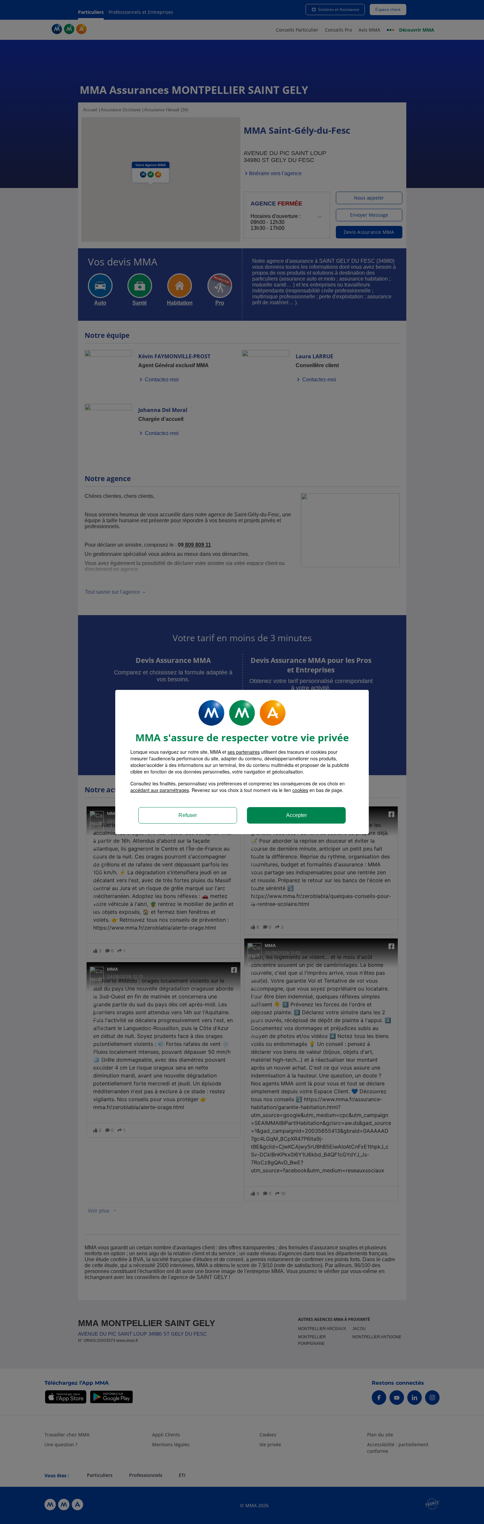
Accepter (296, 815)
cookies (300, 790)
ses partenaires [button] (244, 751)
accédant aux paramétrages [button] (159, 790)
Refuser (187, 815)
